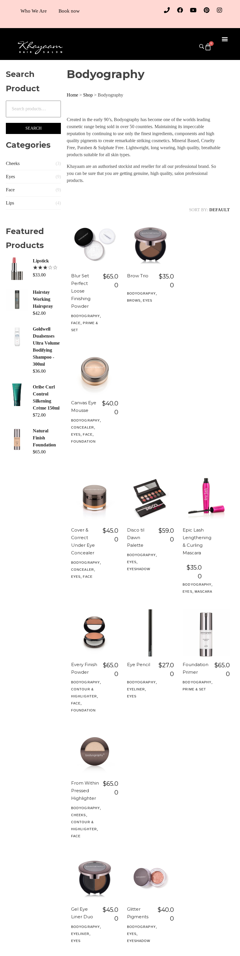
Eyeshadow (138, 569)
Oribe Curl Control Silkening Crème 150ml (46, 397)
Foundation (83, 441)
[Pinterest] (206, 10)
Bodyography (85, 316)
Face (10, 189)
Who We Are (33, 11)
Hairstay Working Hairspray (43, 299)
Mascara (203, 591)
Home (72, 94)
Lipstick (41, 260)
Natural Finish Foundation (44, 437)
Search (33, 128)
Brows (134, 300)
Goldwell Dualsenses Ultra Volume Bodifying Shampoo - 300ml (46, 346)
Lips (10, 202)
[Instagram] (219, 10)
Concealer (82, 427)
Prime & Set (194, 689)
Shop (88, 94)
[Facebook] (180, 10)
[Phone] (167, 10)
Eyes (10, 176)
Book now (69, 11)
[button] (224, 39)
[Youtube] (193, 10)
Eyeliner (136, 689)
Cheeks (13, 163)
